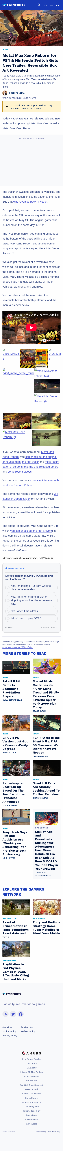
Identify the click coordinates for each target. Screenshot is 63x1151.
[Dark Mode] (45, 5)
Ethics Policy (9, 1031)
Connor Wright (10, 805)
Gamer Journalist (31, 1093)
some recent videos (20, 471)
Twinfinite (31, 1063)
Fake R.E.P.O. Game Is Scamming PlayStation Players (11, 688)
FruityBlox (31, 1115)
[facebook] (20, 1014)
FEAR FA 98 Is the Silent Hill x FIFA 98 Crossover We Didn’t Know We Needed (46, 745)
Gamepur (32, 1067)
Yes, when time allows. (25, 611)
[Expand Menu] (51, 5)
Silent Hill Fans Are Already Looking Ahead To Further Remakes (46, 788)
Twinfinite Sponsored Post (44, 873)
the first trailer (30, 461)
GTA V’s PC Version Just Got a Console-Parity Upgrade (15, 743)
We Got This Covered (31, 1085)
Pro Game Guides (31, 1059)
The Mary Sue (31, 1106)
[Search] (39, 5)
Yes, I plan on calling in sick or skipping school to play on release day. (31, 600)
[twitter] (13, 1014)
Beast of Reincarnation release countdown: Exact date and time (15, 929)
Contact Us (27, 1027)
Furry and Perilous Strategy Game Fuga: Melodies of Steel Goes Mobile (46, 927)
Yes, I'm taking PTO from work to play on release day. (31, 587)
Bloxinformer (31, 1119)
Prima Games (31, 1076)
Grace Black (39, 711)
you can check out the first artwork (31, 530)
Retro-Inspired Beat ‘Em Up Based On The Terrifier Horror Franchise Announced (13, 792)
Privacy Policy (9, 1035)
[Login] (57, 5)
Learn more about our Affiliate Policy (17, 647)
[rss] (5, 1014)
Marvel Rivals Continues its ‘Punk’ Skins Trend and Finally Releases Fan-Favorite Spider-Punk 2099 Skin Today (46, 694)
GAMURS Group (54, 1132)
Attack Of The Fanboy (31, 1072)
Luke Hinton (8, 858)
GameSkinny (31, 1098)
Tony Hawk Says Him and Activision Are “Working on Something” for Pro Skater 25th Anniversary (14, 843)
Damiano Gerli (9, 753)
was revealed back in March (30, 201)
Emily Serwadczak (12, 700)
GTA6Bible (31, 1124)
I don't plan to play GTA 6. (26, 618)
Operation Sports (31, 1102)
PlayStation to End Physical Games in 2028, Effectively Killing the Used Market (15, 971)
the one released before (43, 466)
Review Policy (28, 1031)
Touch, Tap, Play (31, 1111)
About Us (7, 1027)
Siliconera (31, 1080)
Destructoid (31, 1089)
